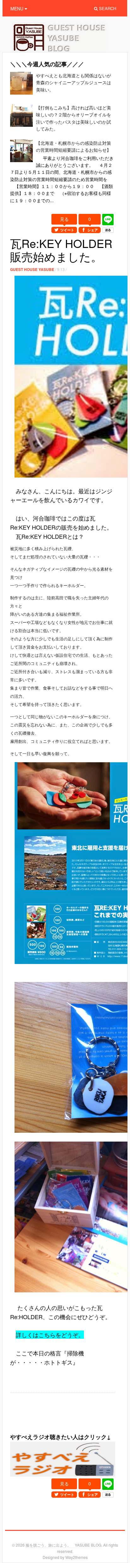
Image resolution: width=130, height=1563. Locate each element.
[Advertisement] (70, 1423)
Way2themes (76, 1557)
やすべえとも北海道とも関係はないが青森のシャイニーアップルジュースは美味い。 (73, 82)
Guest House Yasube (32, 269)
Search (107, 8)
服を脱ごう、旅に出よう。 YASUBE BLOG (63, 1545)
